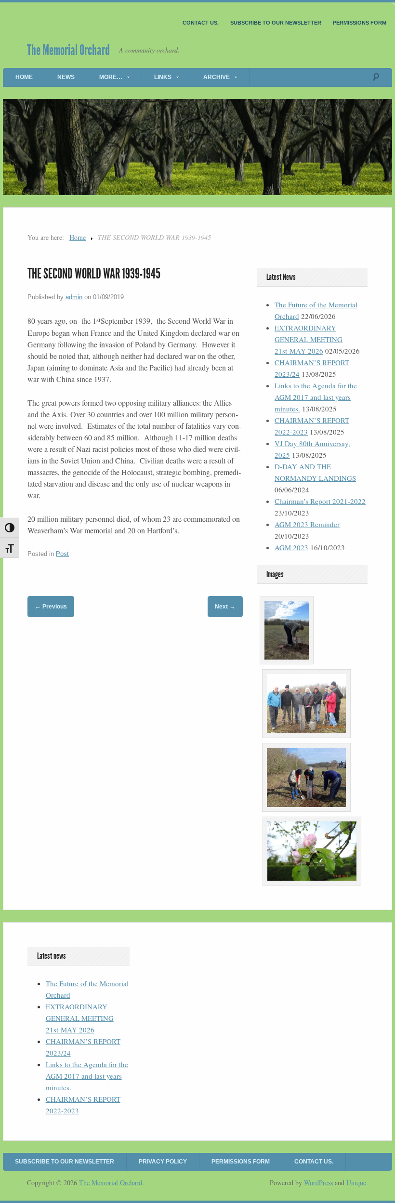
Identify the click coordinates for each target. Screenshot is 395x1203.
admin (74, 297)
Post (62, 553)
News (66, 77)
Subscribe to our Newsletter (275, 23)
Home (24, 77)
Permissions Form (359, 23)
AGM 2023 (291, 547)
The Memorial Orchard (68, 50)
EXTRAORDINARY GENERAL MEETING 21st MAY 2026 (308, 339)
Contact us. (201, 23)
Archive (216, 77)
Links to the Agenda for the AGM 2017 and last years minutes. (316, 397)
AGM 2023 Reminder (307, 524)
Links (162, 77)
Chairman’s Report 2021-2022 (320, 501)
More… (110, 77)
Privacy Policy (163, 1161)
